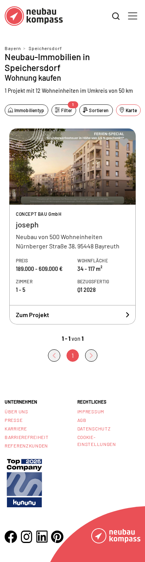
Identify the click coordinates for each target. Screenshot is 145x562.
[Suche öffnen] (116, 16)
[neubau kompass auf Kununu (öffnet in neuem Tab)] (24, 482)
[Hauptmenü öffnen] (132, 16)
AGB (82, 420)
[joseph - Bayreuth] (72, 226)
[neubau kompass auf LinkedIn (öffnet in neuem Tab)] (42, 536)
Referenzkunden (26, 445)
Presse (13, 420)
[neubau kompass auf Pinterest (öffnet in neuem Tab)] (57, 536)
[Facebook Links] (11, 536)
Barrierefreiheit (27, 437)
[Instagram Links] (26, 536)
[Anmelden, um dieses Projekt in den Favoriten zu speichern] (124, 142)
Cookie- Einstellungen (96, 440)
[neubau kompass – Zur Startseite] (34, 16)
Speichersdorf (45, 48)
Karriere (16, 428)
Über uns (16, 411)
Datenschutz (94, 428)
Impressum (90, 411)
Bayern (13, 48)
